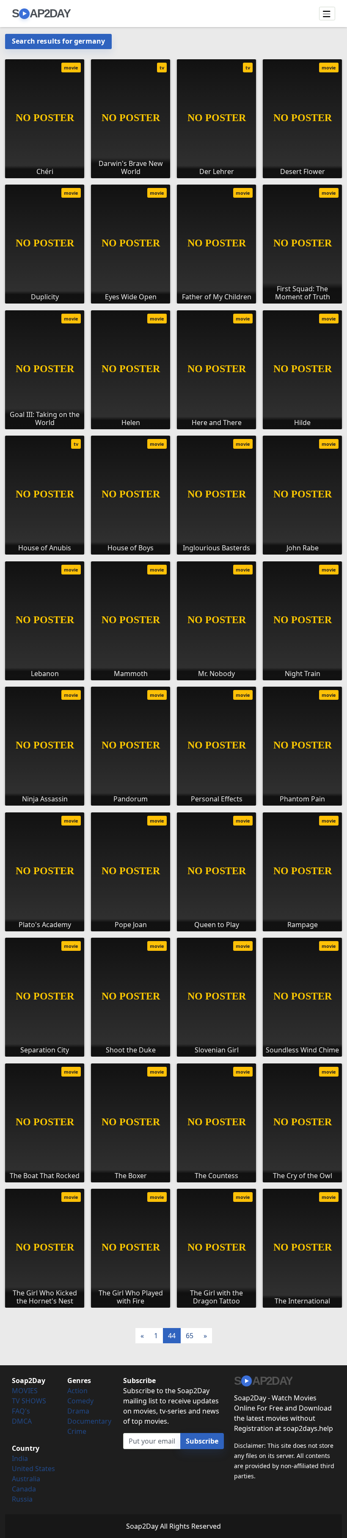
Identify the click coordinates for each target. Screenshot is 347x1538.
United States (33, 1468)
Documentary (89, 1421)
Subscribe (202, 1441)
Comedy (80, 1400)
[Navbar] (327, 13)
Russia (22, 1499)
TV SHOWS (29, 1400)
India (20, 1458)
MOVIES (25, 1390)
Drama (78, 1411)
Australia (26, 1478)
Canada (24, 1489)
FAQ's (21, 1411)
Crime (76, 1431)
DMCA (22, 1421)
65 (189, 1335)
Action (77, 1390)
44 (172, 1335)
